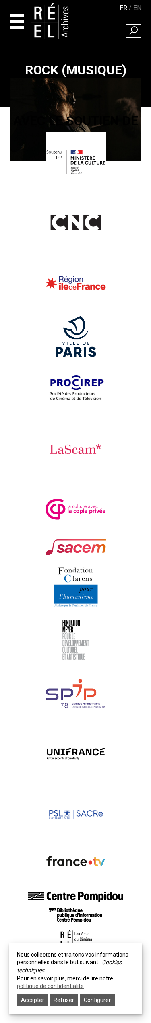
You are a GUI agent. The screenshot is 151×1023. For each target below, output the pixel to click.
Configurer (97, 1000)
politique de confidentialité (50, 986)
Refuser (64, 1000)
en (137, 8)
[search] (133, 31)
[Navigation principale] (17, 21)
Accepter (32, 1000)
